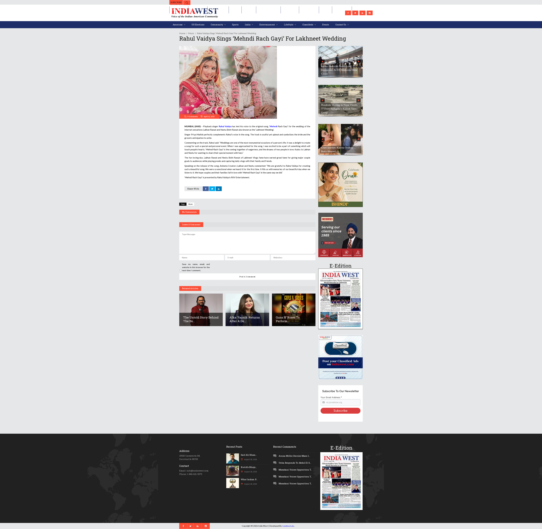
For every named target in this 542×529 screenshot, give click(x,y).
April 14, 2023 (209, 116)
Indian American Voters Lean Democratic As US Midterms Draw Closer (339, 70)
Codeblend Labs (288, 526)
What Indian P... (249, 479)
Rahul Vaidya (225, 126)
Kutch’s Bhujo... (249, 467)
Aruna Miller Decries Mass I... (294, 455)
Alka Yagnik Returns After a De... (245, 319)
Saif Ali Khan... (249, 454)
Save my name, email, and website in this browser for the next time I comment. (196, 267)
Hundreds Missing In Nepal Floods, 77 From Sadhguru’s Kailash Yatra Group (339, 108)
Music (191, 33)
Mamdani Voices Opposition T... (295, 469)
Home (182, 33)
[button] (340, 61)
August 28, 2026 (250, 459)
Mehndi (273, 126)
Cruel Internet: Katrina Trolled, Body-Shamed (337, 149)
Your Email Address (331, 397)
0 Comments (192, 116)
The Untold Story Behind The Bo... (201, 319)
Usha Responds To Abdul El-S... (295, 462)
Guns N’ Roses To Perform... (288, 319)
